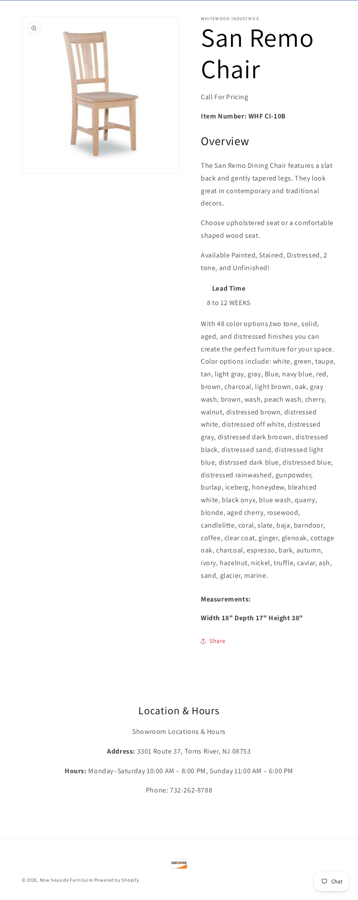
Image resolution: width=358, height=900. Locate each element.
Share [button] (218, 641)
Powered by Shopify (116, 880)
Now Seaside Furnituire (66, 880)
